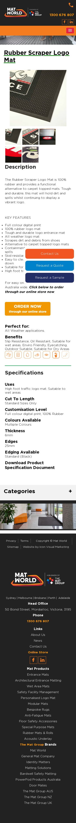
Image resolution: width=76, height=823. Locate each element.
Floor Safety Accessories (38, 721)
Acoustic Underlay (38, 738)
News (38, 640)
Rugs (45, 709)
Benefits (13, 337)
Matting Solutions (38, 768)
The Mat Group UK (38, 803)
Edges (11, 442)
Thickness (15, 431)
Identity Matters (38, 762)
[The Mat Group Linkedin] (42, 663)
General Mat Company (38, 756)
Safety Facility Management (38, 692)
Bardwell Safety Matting (38, 773)
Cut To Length (19, 399)
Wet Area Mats (38, 686)
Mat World (38, 750)
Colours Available (23, 420)
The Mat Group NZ (38, 797)
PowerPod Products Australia (38, 779)
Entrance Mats (38, 674)
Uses (9, 385)
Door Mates (38, 785)
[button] (70, 30)
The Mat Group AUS (38, 791)
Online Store (38, 652)
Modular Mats (38, 703)
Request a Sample (49, 277)
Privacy (11, 541)
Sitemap (13, 547)
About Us (38, 634)
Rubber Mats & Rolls (38, 733)
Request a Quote (49, 265)
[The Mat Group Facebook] (33, 663)
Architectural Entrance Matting (38, 680)
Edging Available (22, 452)
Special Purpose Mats (38, 727)
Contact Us (50, 253)
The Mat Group (32, 744)
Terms (24, 541)
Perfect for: (17, 326)
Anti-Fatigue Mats (38, 715)
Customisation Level (26, 410)
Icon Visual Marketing (54, 547)
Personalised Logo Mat (38, 698)
